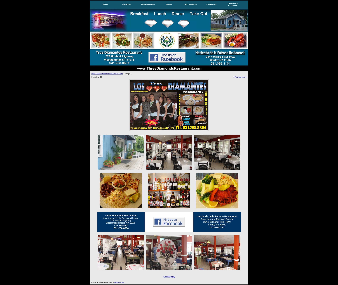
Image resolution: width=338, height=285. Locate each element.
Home (105, 5)
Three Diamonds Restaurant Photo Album (107, 74)
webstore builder (119, 282)
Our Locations (190, 5)
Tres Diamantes (148, 5)
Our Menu (126, 5)
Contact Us (211, 5)
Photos (169, 5)
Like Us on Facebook (233, 5)
